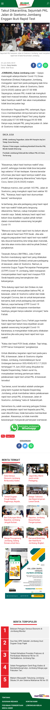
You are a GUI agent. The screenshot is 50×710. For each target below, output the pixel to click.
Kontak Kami (31, 702)
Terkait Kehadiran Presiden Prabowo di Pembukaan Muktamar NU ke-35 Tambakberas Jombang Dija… (27, 655)
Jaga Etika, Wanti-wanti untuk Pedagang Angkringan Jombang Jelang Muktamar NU (36, 478)
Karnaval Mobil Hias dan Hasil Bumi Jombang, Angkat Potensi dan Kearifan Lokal (37, 540)
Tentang (6, 698)
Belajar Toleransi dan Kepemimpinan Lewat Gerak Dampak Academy (37, 499)
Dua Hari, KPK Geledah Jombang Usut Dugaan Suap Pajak (26, 642)
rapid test (10, 436)
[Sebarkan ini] (33, 65)
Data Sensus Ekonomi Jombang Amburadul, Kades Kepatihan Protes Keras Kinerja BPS (12, 478)
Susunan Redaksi (10, 702)
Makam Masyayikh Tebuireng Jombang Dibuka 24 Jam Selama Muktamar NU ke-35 (29, 679)
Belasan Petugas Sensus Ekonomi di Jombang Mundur (26, 630)
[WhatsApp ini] (45, 65)
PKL (3, 436)
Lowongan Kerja (34, 705)
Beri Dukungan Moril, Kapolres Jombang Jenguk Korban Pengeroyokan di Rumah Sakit (12, 520)
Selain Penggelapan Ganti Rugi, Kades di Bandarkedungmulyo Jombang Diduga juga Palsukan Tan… (28, 668)
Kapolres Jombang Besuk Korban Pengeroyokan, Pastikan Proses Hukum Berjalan (37, 520)
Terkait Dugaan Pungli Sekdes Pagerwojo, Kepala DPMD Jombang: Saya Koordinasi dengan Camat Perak (12, 499)
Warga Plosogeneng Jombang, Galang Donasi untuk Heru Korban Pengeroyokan (12, 540)
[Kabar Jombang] (24, 4)
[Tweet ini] (39, 65)
